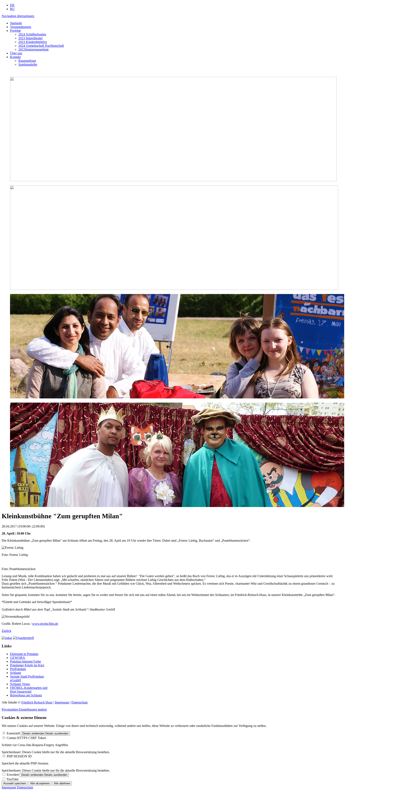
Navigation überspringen (18, 16)
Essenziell (13, 733)
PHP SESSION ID (19, 756)
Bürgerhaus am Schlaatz (26, 695)
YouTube (12, 779)
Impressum (62, 702)
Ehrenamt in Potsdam (24, 654)
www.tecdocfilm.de (45, 623)
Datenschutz (79, 702)
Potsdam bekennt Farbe (25, 661)
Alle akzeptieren (40, 783)
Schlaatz (15, 672)
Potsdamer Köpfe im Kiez (27, 665)
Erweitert (13, 774)
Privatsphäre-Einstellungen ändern (24, 709)
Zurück (6, 631)
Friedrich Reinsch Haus (36, 702)
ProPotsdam (18, 669)
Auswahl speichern (14, 783)
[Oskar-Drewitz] (7, 638)
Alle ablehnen (62, 783)
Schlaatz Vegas (20, 684)
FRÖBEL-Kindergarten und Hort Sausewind (28, 689)
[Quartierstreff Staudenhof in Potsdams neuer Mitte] (23, 638)
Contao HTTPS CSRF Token (26, 738)
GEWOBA (17, 657)
